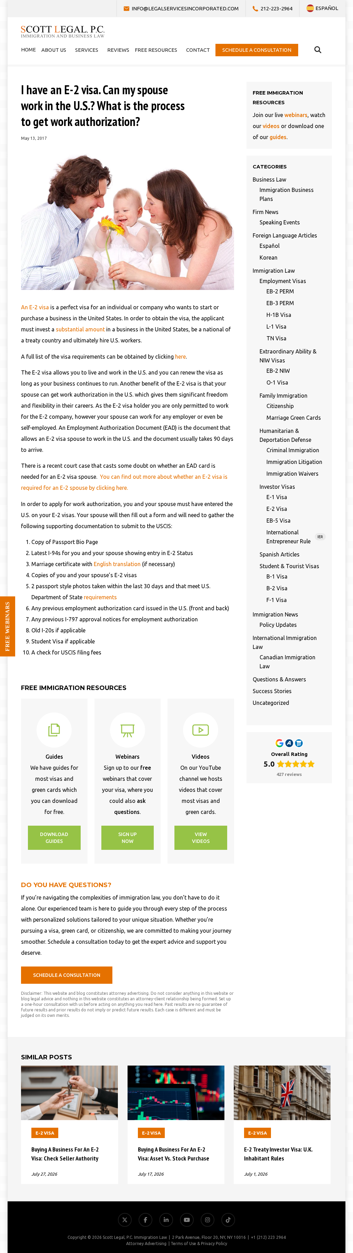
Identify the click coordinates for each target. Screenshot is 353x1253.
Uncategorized (271, 703)
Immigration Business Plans (287, 194)
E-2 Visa (276, 509)
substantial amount (80, 329)
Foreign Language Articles (285, 235)
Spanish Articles (280, 554)
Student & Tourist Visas (289, 566)
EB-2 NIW (278, 371)
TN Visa (276, 338)
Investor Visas (277, 487)
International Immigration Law (285, 642)
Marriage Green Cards (293, 418)
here (180, 356)
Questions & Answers (279, 679)
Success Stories (272, 691)
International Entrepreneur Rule (294, 536)
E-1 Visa (276, 497)
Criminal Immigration (292, 450)
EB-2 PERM (280, 291)
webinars (295, 115)
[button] (54, 838)
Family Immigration (283, 395)
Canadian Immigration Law (287, 661)
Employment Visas (283, 281)
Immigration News (275, 614)
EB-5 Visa (278, 520)
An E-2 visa (35, 307)
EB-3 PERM (280, 303)
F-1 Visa (276, 600)
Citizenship (280, 406)
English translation (117, 564)
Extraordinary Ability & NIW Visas (288, 355)
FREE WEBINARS (7, 626)
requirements (100, 597)
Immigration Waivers (292, 473)
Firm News (266, 212)
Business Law (269, 179)
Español (270, 246)
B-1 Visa (277, 576)
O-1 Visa (277, 382)
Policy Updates (278, 625)
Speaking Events (280, 222)
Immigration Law (274, 271)
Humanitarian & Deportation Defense (285, 435)
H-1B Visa (278, 315)
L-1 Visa (276, 326)
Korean (269, 257)
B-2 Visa (277, 588)
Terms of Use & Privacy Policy (199, 1243)
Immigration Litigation (294, 462)
